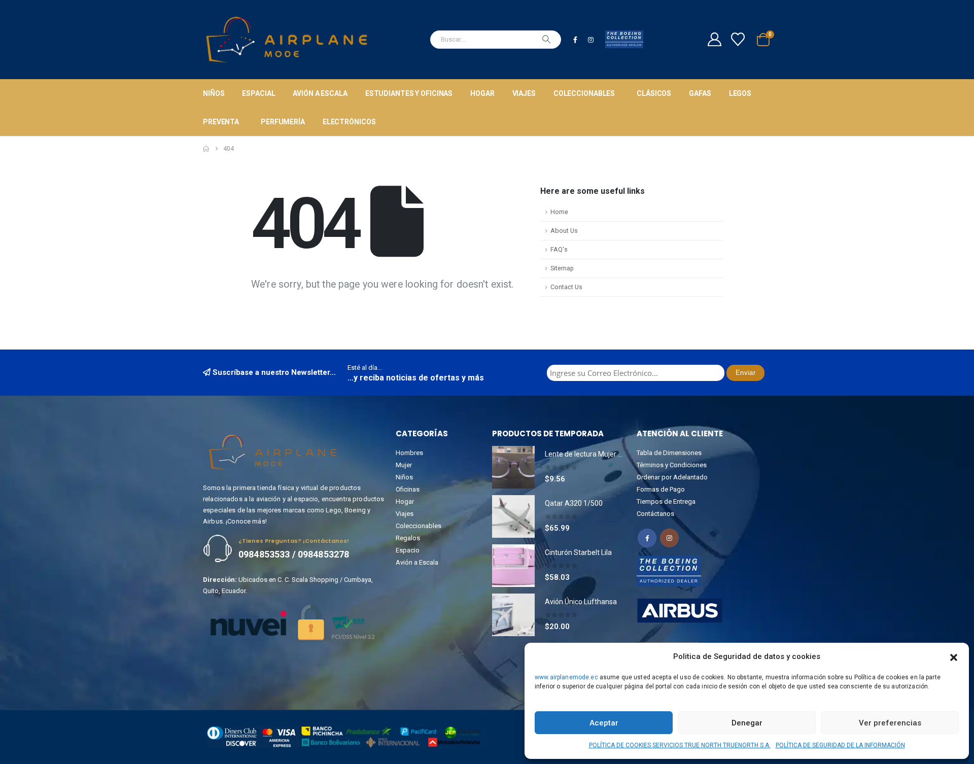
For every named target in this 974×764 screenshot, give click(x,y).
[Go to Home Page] (206, 149)
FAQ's (559, 249)
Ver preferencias (890, 722)
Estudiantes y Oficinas (409, 93)
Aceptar (603, 722)
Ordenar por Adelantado (672, 477)
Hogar (482, 93)
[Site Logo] (286, 39)
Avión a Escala (320, 93)
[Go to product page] (513, 467)
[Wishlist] (738, 39)
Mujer (404, 465)
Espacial (258, 93)
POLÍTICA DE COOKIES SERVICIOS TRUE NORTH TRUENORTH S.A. (680, 745)
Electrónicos (349, 122)
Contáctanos (655, 513)
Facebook (647, 538)
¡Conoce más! (246, 521)
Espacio (408, 550)
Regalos (408, 538)
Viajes (524, 93)
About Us (564, 230)
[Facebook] (575, 39)
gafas (700, 93)
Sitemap (562, 268)
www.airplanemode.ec (566, 677)
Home (559, 212)
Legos (740, 93)
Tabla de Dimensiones (669, 453)
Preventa (221, 122)
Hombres (409, 453)
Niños (213, 93)
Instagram (669, 538)
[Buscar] (546, 39)
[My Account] (714, 39)
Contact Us (566, 287)
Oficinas (408, 489)
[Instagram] (591, 39)
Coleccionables (584, 93)
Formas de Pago (661, 489)
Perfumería (283, 122)
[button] (954, 656)
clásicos (654, 93)
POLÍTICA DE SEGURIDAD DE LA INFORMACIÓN (840, 745)
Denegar (747, 722)
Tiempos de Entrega (666, 501)
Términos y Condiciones (672, 465)
